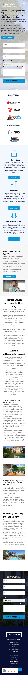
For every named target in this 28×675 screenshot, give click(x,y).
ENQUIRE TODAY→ (8, 37)
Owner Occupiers (14, 650)
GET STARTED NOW (9, 276)
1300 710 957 (14, 664)
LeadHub (19, 639)
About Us (14, 654)
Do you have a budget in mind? (12, 61)
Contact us (14, 659)
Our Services (14, 656)
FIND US (14, 666)
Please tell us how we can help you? (13, 67)
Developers (14, 648)
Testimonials (14, 657)
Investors (14, 646)
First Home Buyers (14, 644)
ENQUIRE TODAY (14, 177)
